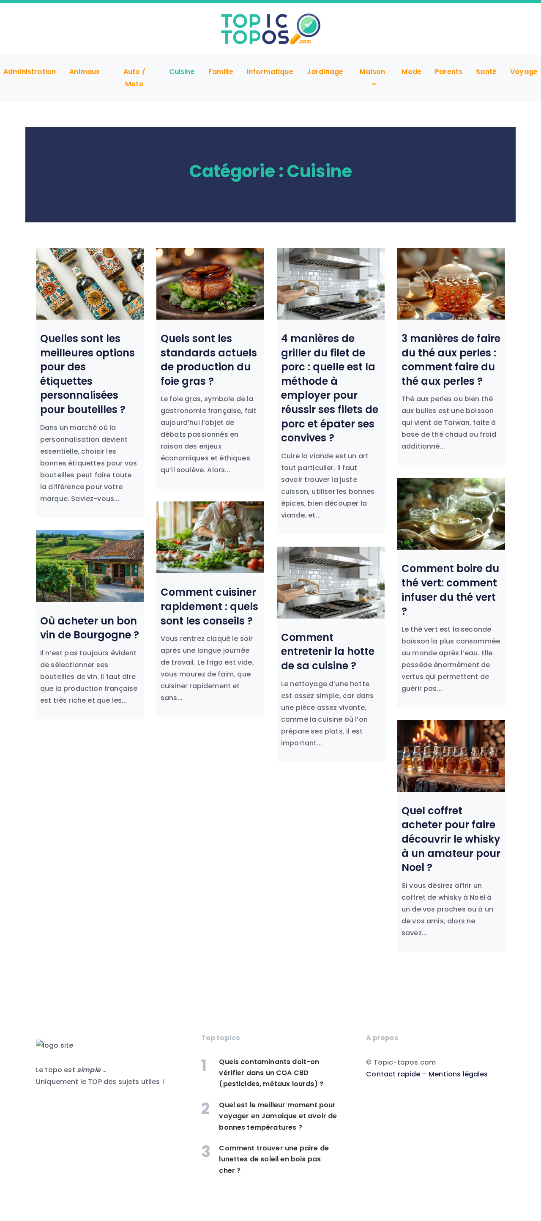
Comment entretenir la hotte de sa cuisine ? (327, 651)
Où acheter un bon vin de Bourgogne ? (89, 628)
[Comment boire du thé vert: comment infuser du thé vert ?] (451, 514)
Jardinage (325, 72)
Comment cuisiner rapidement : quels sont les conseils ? (209, 606)
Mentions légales (458, 1074)
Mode (411, 72)
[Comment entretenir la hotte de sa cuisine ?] (331, 583)
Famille (220, 72)
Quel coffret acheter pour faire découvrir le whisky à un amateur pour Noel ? (451, 839)
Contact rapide (393, 1074)
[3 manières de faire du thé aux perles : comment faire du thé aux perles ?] (451, 284)
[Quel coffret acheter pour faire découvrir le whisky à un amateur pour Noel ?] (451, 756)
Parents (448, 72)
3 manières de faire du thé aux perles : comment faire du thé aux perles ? (451, 359)
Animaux (84, 72)
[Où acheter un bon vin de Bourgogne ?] (90, 566)
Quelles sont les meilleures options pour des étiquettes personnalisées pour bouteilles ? (87, 373)
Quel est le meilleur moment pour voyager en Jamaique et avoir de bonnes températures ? (278, 1116)
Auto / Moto (134, 78)
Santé (486, 72)
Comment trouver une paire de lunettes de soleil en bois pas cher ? (273, 1159)
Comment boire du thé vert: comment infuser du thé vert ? (450, 589)
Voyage (524, 72)
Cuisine (182, 72)
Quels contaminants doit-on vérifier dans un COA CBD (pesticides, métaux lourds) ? (271, 1073)
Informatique (270, 72)
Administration (29, 72)
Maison (372, 72)
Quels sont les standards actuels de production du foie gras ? (209, 359)
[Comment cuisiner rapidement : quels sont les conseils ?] (210, 537)
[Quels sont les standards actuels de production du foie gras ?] (210, 284)
